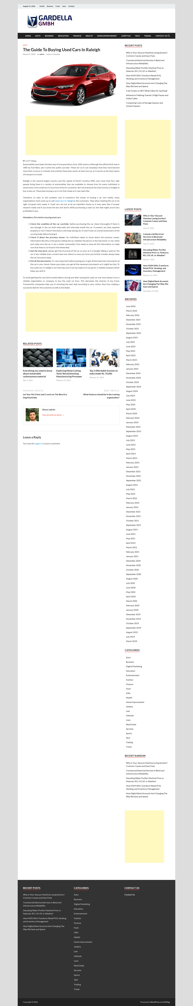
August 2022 (132, 485)
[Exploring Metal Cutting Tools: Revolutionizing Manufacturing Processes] (71, 358)
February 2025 (132, 364)
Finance (77, 36)
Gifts (128, 693)
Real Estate (131, 724)
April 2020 (131, 596)
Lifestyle (71, 6)
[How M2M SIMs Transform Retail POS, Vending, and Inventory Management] (133, 266)
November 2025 (133, 324)
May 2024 (130, 404)
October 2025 (132, 328)
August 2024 (132, 391)
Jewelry (129, 706)
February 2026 (132, 315)
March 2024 (131, 413)
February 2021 (132, 552)
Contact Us (161, 36)
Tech (137, 36)
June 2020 (130, 587)
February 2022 (132, 502)
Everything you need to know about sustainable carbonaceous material (37, 373)
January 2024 (132, 422)
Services (129, 729)
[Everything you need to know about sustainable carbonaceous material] (38, 358)
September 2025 (133, 333)
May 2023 (130, 449)
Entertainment (132, 675)
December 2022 (133, 471)
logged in (39, 443)
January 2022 (132, 507)
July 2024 (130, 395)
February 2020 (132, 605)
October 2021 (132, 520)
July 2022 (130, 489)
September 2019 (133, 627)
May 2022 (130, 493)
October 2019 (132, 623)
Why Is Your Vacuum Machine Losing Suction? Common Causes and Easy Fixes (155, 219)
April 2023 (131, 453)
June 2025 (130, 346)
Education (63, 36)
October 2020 (132, 569)
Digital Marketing (134, 666)
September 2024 (133, 386)
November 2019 (133, 619)
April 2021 (131, 543)
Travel (57, 6)
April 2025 (131, 355)
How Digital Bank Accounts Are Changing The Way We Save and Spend (155, 284)
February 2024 (132, 418)
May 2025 (130, 351)
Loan (128, 720)
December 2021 (133, 511)
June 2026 (130, 306)
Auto (64, 6)
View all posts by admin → (53, 415)
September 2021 (133, 525)
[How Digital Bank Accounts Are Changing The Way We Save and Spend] (133, 281)
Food (128, 688)
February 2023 (132, 462)
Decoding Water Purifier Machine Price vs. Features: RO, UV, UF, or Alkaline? (156, 252)
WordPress (155, 1002)
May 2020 (130, 592)
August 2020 (132, 578)
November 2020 (133, 565)
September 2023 (133, 431)
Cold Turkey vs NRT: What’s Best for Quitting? (146, 90)
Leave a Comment (53, 54)
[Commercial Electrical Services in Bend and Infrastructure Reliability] (133, 234)
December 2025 (133, 319)
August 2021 (132, 529)
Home (28, 36)
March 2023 (131, 458)
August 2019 (132, 632)
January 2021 (132, 556)
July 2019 (130, 636)
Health (42, 6)
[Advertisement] (71, 135)
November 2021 (133, 516)
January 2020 (132, 610)
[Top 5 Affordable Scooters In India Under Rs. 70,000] (104, 358)
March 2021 (131, 547)
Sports (129, 733)
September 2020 (133, 574)
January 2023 (132, 467)
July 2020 (130, 583)
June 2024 (130, 400)
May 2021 (130, 538)
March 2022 (131, 498)
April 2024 (131, 409)
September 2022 (133, 480)
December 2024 (133, 373)
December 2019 (133, 614)
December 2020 (133, 560)
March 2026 (131, 310)
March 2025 (131, 360)
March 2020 (131, 601)
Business (50, 6)
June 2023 (130, 444)
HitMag (166, 1002)
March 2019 (131, 641)
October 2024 (132, 382)
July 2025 (130, 342)
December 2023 (133, 427)
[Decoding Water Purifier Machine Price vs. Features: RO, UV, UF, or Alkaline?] (133, 250)
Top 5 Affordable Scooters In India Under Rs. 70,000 (104, 372)
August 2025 (132, 337)
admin (42, 54)
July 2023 (130, 440)
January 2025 (132, 368)
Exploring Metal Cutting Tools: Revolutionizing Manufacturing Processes (69, 373)
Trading (129, 742)
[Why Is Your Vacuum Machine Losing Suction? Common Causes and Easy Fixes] (133, 216)
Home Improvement (107, 36)
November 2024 (133, 377)
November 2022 (133, 476)
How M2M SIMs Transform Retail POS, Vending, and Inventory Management (155, 268)
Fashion (129, 679)
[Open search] (169, 36)
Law (128, 711)
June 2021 (130, 534)
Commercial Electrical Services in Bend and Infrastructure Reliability (154, 237)
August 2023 (132, 435)
